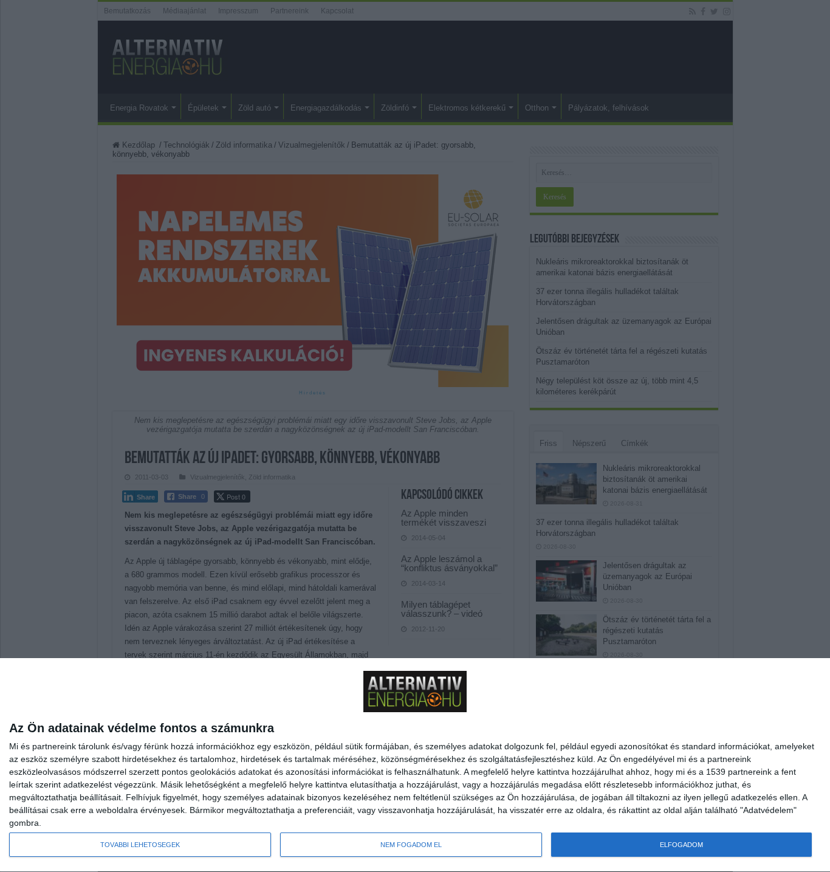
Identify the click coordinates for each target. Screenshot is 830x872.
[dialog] (415, 765)
